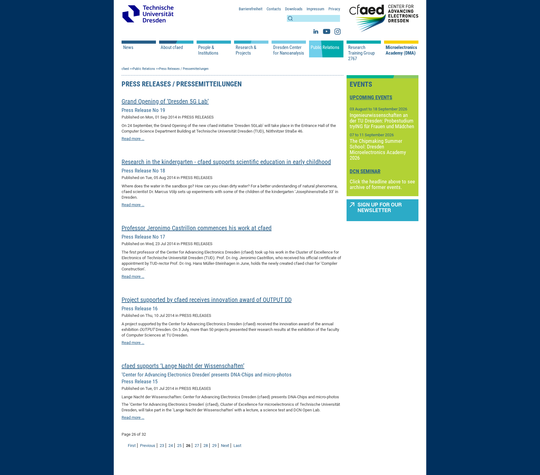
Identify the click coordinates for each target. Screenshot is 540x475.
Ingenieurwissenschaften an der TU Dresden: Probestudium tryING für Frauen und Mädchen (382, 120)
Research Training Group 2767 (361, 53)
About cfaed (172, 47)
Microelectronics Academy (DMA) (401, 50)
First (132, 445)
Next (225, 445)
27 (197, 445)
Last (237, 445)
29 (214, 445)
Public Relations (325, 47)
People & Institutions (208, 50)
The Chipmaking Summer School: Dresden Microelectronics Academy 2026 (378, 149)
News (128, 47)
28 (205, 445)
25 (179, 445)
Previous (147, 445)
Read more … (133, 138)
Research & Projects (246, 50)
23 (162, 445)
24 (170, 445)
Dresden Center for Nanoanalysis (288, 50)
